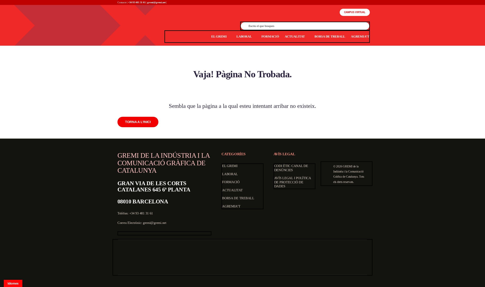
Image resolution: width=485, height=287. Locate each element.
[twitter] (125, 233)
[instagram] (131, 233)
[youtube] (137, 233)
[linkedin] (143, 233)
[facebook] (119, 233)
